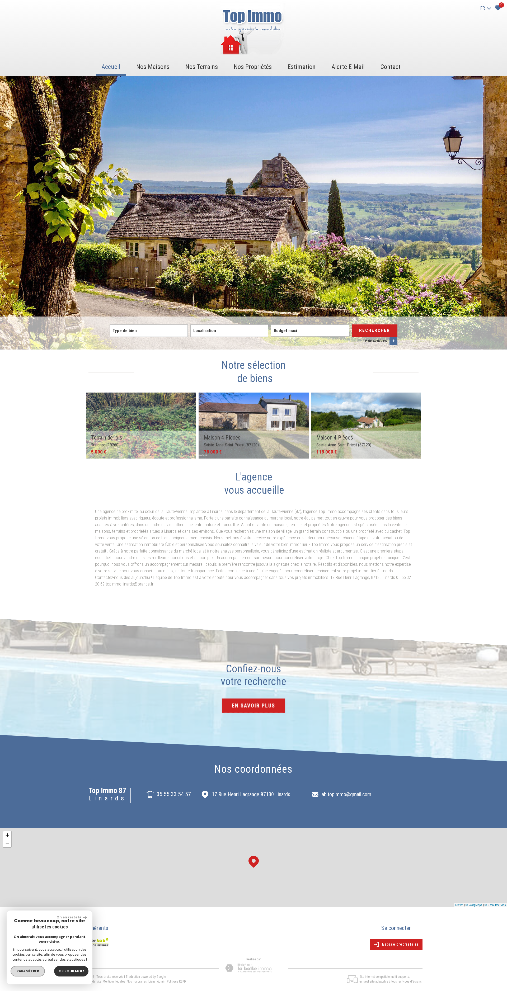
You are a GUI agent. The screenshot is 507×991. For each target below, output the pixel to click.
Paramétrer (28, 971)
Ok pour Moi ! (71, 971)
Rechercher (374, 330)
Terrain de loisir (108, 440)
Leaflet (459, 905)
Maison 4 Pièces (231, 440)
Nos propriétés (253, 66)
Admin (161, 981)
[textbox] (148, 330)
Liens (152, 981)
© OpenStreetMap (495, 905)
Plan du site (93, 981)
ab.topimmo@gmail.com (346, 794)
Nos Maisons (153, 66)
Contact (391, 66)
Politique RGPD (176, 981)
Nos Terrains (201, 66)
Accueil (110, 66)
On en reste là (69, 917)
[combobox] (149, 330)
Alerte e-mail (348, 66)
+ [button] (7, 835)
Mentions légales (114, 981)
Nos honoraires (137, 981)
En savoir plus (253, 705)
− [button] (7, 843)
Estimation (302, 66)
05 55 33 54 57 (174, 794)
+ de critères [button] (379, 340)
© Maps (474, 905)
